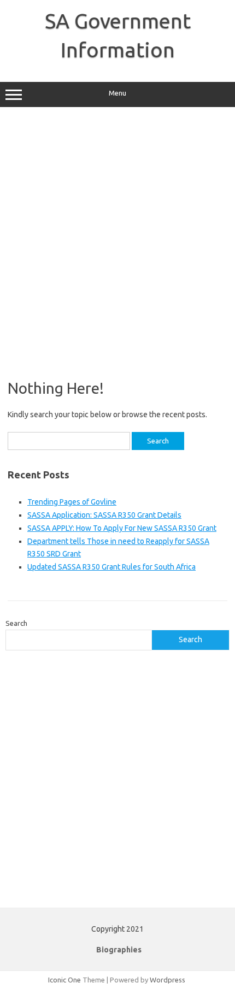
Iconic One (64, 980)
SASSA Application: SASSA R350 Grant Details (104, 515)
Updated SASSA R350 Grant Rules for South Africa (111, 566)
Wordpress (167, 980)
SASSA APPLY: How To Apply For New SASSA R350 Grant (121, 528)
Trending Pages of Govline (71, 502)
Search (16, 623)
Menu (117, 93)
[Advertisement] (117, 243)
